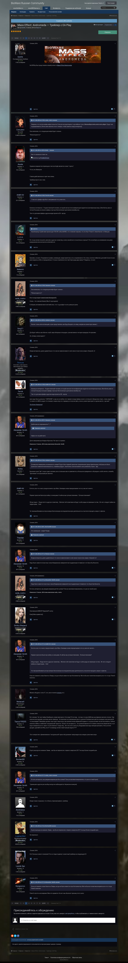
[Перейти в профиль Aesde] (20, 154)
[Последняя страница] (48, 38)
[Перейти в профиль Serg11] (20, 321)
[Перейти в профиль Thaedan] (20, 529)
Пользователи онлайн (55, 12)
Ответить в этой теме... (30, 920)
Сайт (46, 8)
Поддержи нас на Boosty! (73, 8)
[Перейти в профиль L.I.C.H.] (20, 230)
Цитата (36, 109)
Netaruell (20, 702)
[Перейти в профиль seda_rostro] (20, 288)
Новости (38, 27)
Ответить (108, 32)
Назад (16, 38)
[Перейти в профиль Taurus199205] (20, 716)
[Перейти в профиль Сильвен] (20, 121)
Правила (31, 12)
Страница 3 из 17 (55, 38)
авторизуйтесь (69, 913)
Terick (20, 391)
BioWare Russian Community (27, 3)
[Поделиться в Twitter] (15, 935)
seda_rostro (20, 298)
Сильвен (20, 130)
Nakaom (20, 269)
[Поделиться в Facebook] (18, 935)
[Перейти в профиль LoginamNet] (20, 828)
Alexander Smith (20, 430)
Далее (43, 38)
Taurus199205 (20, 721)
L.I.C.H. (20, 237)
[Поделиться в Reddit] (12, 935)
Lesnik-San (20, 866)
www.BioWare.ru (18, 8)
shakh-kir (20, 195)
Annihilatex (20, 810)
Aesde (20, 164)
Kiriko (20, 469)
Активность (56, 8)
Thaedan (20, 538)
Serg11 (20, 328)
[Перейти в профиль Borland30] (20, 752)
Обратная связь (77, 957)
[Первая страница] (12, 38)
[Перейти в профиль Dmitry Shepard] (20, 615)
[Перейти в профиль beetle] (13, 26)
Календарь (23, 12)
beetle (23, 27)
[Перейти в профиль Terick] (20, 384)
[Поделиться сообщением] (115, 43)
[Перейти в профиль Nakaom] (20, 260)
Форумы (13, 12)
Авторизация (99, 24)
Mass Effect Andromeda (64, 65)
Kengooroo (20, 886)
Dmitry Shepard (20, 625)
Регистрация (111, 3)
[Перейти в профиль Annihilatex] (20, 802)
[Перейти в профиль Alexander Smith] (20, 422)
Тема (46, 957)
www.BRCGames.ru (34, 8)
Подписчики (108, 25)
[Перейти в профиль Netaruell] (20, 694)
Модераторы (42, 12)
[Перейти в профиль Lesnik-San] (20, 857)
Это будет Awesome (36, 404)
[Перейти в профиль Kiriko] (20, 461)
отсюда (59, 692)
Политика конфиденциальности (60, 957)
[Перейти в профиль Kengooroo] (20, 881)
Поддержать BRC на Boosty (64, 20)
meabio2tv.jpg (45, 158)
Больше (88, 8)
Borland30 (20, 759)
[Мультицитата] (31, 109)
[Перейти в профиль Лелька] (20, 353)
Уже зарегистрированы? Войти (93, 3)
